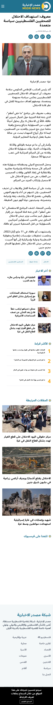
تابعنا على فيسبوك (36, 536)
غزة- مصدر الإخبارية (40, 81)
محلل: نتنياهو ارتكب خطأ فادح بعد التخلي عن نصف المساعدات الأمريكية (22, 312)
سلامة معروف (33, 261)
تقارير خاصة (45, 643)
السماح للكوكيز (26, 701)
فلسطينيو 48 (44, 637)
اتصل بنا (46, 674)
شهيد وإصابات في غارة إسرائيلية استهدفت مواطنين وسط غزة (32, 522)
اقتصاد (47, 649)
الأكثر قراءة (41, 344)
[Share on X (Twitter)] (42, 36)
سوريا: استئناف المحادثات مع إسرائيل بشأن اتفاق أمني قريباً (21, 296)
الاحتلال (46, 261)
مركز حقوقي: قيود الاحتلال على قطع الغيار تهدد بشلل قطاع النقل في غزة (22, 328)
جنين (41, 247)
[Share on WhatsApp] (36, 36)
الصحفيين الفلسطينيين (15, 261)
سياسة (47, 668)
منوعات (23, 656)
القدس (23, 662)
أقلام (24, 668)
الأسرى (47, 656)
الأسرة (23, 649)
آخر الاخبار (42, 271)
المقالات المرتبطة (37, 400)
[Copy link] (30, 36)
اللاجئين (47, 662)
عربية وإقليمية (19, 637)
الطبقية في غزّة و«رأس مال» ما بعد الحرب (21, 279)
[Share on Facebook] (48, 36)
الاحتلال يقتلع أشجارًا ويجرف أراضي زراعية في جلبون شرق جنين (27, 480)
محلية (24, 643)
